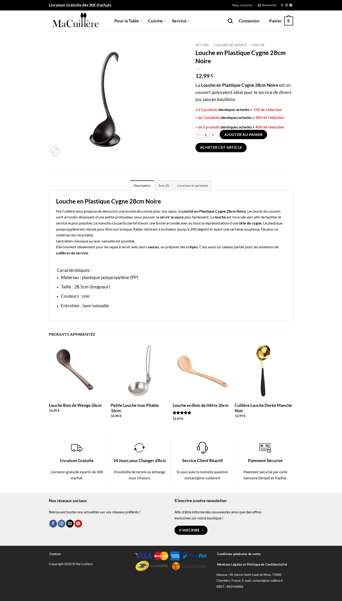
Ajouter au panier (243, 134)
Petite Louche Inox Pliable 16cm (135, 408)
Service (179, 20)
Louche (258, 45)
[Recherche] (230, 21)
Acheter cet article (221, 147)
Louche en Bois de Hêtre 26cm (200, 405)
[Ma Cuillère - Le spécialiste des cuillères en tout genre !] (78, 20)
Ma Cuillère (65, 211)
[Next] (291, 385)
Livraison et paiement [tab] (192, 185)
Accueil (202, 45)
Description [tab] (142, 185)
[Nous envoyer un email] (70, 524)
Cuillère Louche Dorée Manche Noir (263, 408)
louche (130, 211)
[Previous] (49, 385)
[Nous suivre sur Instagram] (286, 5)
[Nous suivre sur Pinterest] (290, 5)
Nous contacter (242, 5)
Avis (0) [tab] (163, 185)
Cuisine (155, 20)
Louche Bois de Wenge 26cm (75, 405)
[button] (267, 5)
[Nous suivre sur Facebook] (282, 5)
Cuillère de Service (230, 45)
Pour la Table (126, 20)
